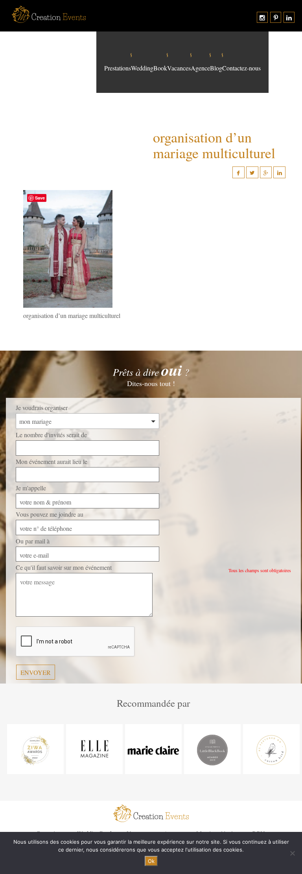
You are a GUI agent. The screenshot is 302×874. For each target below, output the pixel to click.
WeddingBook (149, 68)
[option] (35, 749)
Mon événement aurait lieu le (51, 461)
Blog (216, 68)
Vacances (179, 68)
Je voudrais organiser (42, 407)
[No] (292, 853)
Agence (200, 68)
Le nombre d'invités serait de (51, 434)
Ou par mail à (33, 541)
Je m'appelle (31, 488)
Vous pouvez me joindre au (49, 514)
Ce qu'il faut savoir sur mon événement (64, 567)
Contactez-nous (241, 68)
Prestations (117, 68)
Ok (151, 861)
